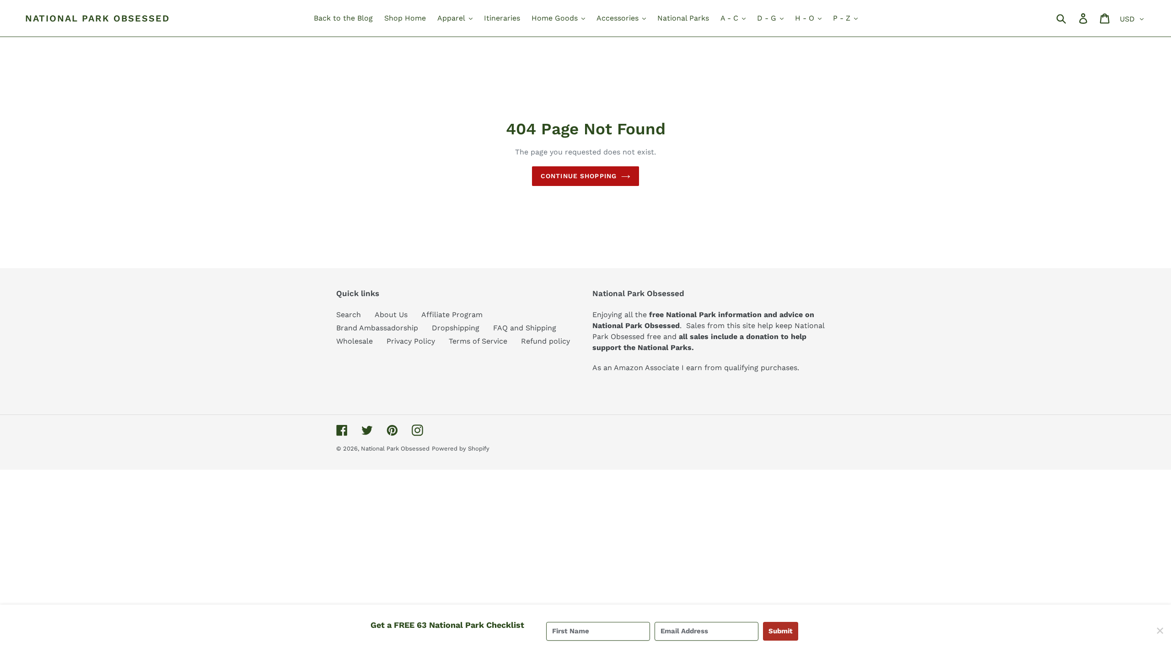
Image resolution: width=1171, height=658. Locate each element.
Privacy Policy (411, 341)
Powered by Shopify (460, 448)
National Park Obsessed (97, 18)
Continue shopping (579, 176)
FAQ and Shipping (524, 328)
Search (348, 314)
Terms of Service (478, 341)
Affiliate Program (452, 314)
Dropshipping (455, 328)
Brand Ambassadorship (377, 328)
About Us (391, 314)
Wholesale (354, 341)
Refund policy (545, 341)
